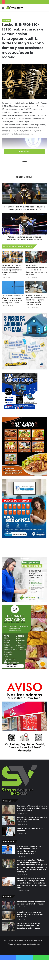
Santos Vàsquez (25, 176)
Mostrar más (24, 151)
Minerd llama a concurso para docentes (30, 829)
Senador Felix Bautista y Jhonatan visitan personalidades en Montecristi (32, 819)
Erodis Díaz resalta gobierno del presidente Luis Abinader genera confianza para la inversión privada (36, 300)
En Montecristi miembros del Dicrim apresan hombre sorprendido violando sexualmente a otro (29, 850)
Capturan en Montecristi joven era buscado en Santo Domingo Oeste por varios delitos (32, 808)
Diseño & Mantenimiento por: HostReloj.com (24, 944)
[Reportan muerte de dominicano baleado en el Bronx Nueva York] (8, 905)
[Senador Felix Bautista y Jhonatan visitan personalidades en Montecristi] (8, 820)
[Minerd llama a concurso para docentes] (8, 831)
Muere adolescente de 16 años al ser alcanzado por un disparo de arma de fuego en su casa (12, 299)
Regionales (6, 20)
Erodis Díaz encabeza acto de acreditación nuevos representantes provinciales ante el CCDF (12, 270)
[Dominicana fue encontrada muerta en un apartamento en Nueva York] (8, 915)
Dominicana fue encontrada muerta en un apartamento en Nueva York (30, 914)
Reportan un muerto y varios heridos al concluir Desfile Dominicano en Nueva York (29, 925)
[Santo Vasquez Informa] (15, 7)
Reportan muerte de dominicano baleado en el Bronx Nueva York (31, 902)
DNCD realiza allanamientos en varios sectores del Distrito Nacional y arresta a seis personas (36, 270)
